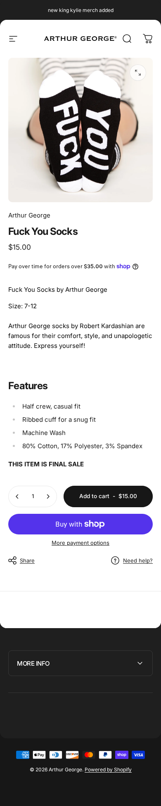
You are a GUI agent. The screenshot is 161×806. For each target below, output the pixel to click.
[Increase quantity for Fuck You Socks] (48, 496)
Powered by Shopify (108, 769)
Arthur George (29, 215)
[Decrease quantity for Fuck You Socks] (17, 496)
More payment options (80, 542)
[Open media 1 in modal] (138, 72)
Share (27, 560)
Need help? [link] (138, 560)
